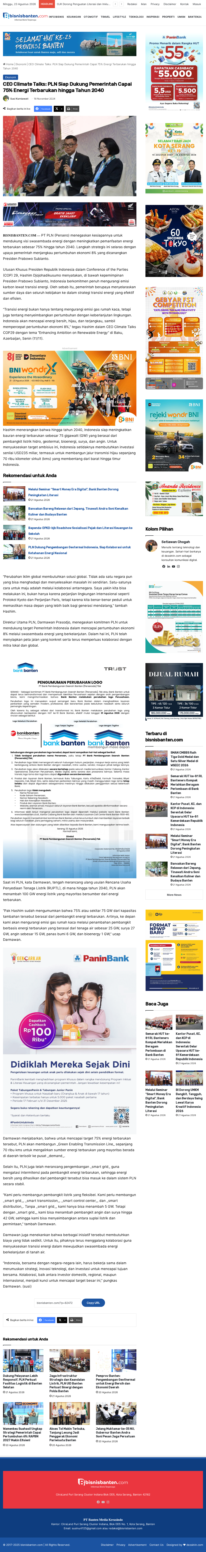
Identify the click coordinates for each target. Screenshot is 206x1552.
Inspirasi (152, 17)
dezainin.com (194, 1544)
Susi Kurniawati (19, 98)
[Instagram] (178, 566)
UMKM (181, 17)
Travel (105, 17)
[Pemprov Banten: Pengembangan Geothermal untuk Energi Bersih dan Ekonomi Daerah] (116, 1360)
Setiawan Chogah (176, 542)
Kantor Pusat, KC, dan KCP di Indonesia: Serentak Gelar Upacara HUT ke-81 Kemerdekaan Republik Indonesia (189, 1046)
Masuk (197, 4)
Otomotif (91, 17)
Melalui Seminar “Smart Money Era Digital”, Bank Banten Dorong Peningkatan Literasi (186, 844)
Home (9, 64)
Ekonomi (21, 64)
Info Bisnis (56, 17)
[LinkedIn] (168, 566)
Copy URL (93, 1302)
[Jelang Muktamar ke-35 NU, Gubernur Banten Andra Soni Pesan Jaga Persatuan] (116, 1413)
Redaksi (132, 4)
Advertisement (137, 1544)
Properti (168, 17)
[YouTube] (173, 566)
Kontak (184, 4)
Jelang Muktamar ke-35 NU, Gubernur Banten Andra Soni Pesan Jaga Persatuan (115, 1432)
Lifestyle (119, 17)
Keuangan (74, 17)
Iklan (144, 4)
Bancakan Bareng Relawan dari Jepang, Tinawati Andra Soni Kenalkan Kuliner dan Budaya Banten (186, 872)
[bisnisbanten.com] (25, 17)
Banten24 (195, 17)
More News (174, 894)
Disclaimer (170, 4)
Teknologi (136, 17)
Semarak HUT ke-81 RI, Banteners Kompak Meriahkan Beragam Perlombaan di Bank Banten (187, 784)
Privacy (155, 4)
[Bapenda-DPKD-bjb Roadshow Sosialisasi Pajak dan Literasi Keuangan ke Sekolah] (14, 532)
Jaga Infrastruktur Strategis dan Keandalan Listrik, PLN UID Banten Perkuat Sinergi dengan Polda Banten (67, 1383)
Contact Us (156, 1544)
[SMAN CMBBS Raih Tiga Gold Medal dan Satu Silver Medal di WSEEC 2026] (156, 758)
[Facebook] (164, 566)
